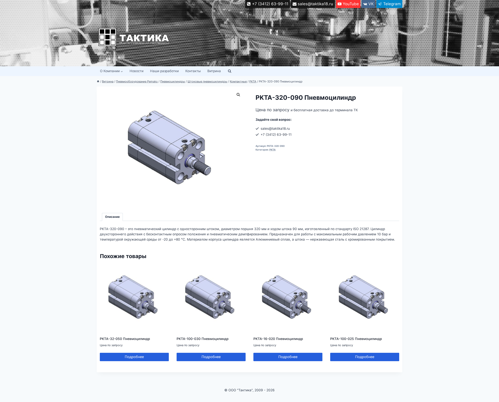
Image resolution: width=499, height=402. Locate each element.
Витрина (214, 71)
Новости (136, 71)
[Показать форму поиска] (229, 71)
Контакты (193, 71)
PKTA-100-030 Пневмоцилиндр (203, 339)
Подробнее (134, 357)
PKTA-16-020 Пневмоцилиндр (278, 339)
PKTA (272, 149)
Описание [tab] (112, 217)
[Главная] (98, 81)
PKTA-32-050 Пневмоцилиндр (125, 339)
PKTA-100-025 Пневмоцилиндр (356, 339)
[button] (238, 94)
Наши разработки (164, 71)
